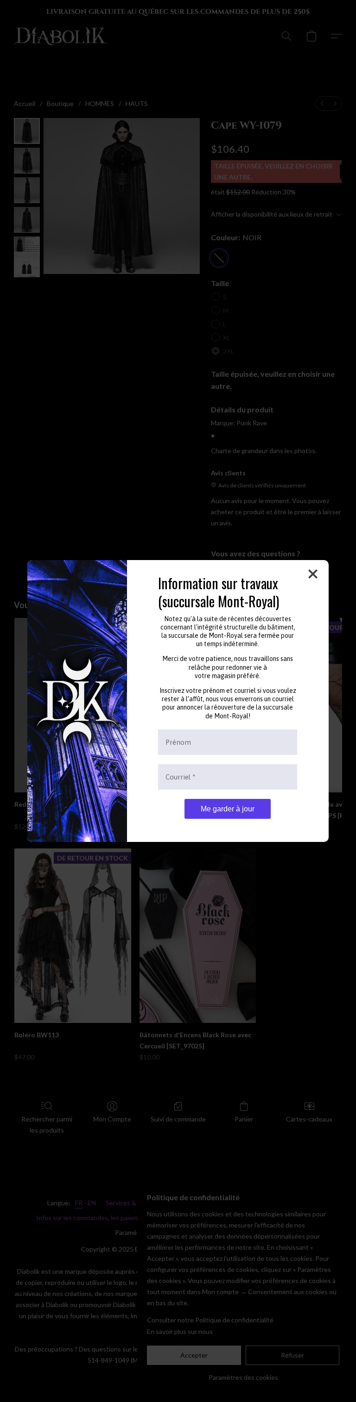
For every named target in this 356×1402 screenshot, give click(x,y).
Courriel (180, 777)
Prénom (178, 742)
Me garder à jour (227, 809)
